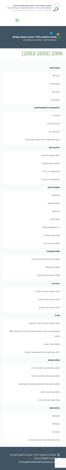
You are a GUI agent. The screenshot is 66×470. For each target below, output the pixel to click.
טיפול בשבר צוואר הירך (51, 243)
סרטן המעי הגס (54, 131)
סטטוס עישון (55, 99)
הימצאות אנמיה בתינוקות (51, 163)
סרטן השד (56, 115)
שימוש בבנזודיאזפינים (52, 235)
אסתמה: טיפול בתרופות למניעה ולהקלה (45, 259)
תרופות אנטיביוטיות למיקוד (50, 392)
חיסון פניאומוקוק (54, 203)
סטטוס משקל (55, 219)
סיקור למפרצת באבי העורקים (49, 307)
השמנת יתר (56, 432)
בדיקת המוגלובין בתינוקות (50, 155)
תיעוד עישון (56, 91)
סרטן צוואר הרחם (53, 123)
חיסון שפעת (56, 195)
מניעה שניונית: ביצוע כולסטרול (49, 299)
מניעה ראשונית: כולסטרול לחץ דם (48, 291)
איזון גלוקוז (56, 416)
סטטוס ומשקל (55, 83)
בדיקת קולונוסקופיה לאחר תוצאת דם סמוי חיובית (42, 139)
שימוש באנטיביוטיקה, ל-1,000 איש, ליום (45, 368)
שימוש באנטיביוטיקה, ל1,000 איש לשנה (45, 376)
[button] (17, 20)
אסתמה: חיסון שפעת (52, 267)
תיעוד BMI (56, 75)
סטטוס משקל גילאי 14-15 (51, 179)
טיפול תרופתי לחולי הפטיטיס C (49, 400)
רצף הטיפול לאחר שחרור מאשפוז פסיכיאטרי (44, 440)
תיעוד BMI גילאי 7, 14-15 (51, 171)
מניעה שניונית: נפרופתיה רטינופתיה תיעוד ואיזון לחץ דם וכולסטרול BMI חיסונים (35, 333)
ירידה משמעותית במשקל (51, 227)
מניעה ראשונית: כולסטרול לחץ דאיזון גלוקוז (44, 323)
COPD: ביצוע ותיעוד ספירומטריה (48, 275)
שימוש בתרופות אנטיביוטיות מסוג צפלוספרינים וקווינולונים (39, 384)
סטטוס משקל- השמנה (52, 344)
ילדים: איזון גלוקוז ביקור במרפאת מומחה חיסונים (42, 352)
